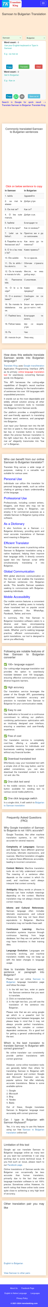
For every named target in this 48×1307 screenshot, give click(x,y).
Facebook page (15, 1164)
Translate (24, 66)
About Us (14, 1288)
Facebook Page (27, 1288)
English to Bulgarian (13, 1263)
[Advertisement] (24, 27)
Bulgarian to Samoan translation (24, 804)
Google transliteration (34, 365)
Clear (38, 66)
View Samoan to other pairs (17, 1272)
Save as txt (34, 96)
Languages (35, 1293)
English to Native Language (15, 1293)
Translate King (11, 365)
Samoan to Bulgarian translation (25, 1131)
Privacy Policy (22, 1298)
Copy (9, 66)
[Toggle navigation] (43, 3)
